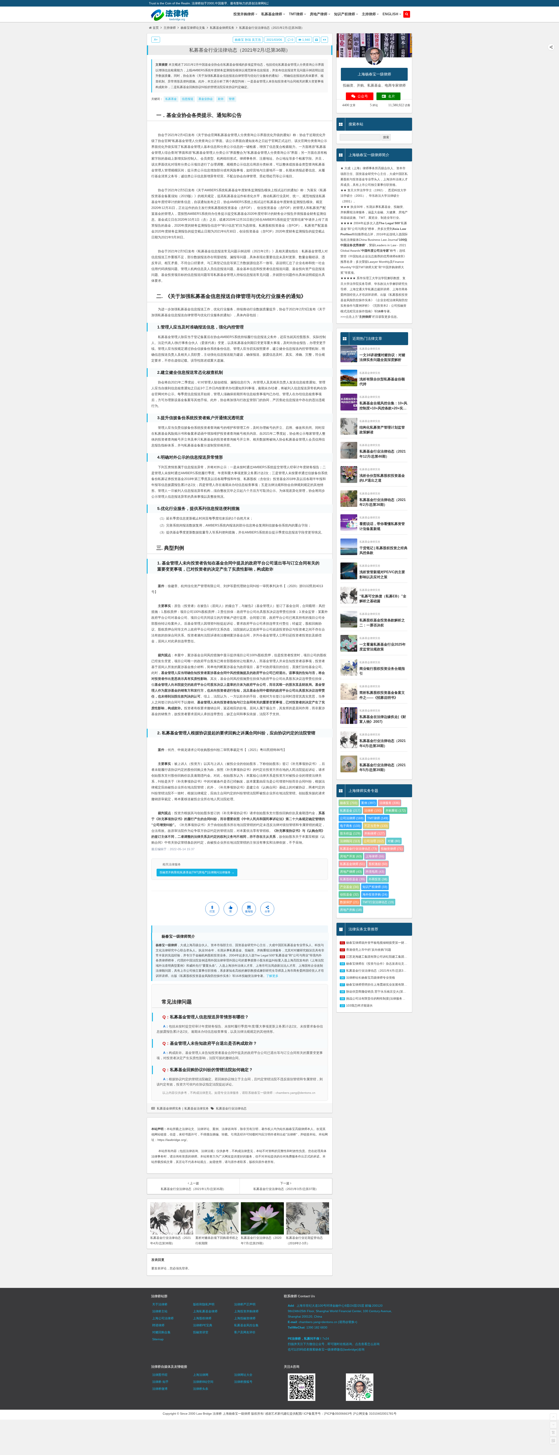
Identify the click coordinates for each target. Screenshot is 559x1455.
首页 (156, 27)
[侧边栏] (324, 40)
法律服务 (389, 803)
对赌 (394, 841)
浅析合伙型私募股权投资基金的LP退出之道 (382, 478)
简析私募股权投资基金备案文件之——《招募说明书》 (382, 695)
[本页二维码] (553, 1440)
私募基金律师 (352, 864)
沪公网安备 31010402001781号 (375, 1413)
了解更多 (272, 976)
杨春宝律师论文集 (193, 27)
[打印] (316, 40)
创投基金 (349, 894)
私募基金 (350, 810)
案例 (368, 803)
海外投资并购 (374, 894)
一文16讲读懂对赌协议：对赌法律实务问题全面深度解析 (382, 357)
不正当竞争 (376, 826)
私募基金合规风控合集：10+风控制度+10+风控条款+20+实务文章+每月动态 (383, 406)
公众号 (362, 96)
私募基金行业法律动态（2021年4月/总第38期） (382, 743)
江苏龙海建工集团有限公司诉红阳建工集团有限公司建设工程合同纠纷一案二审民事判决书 (407, 956)
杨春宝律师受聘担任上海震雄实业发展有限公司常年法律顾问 (387, 984)
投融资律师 (392, 848)
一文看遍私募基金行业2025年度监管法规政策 (382, 647)
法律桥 (373, 810)
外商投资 (378, 879)
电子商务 (350, 826)
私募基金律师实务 (222, 27)
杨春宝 (348, 803)
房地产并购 (351, 909)
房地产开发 (351, 856)
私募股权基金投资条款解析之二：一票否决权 (382, 622)
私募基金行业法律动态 (231, 1108)
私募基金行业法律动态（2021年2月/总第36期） (239, 50)
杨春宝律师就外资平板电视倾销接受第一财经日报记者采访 (386, 942)
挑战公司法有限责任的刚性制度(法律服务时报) (377, 998)
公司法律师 (352, 818)
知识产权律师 (374, 887)
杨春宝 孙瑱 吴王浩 (248, 39)
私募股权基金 (352, 879)
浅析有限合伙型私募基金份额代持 (382, 381)
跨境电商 (375, 871)
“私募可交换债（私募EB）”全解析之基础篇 (382, 598)
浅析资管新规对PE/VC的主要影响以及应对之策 (382, 574)
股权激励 (378, 864)
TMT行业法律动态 (378, 902)
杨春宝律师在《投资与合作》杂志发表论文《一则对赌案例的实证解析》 (395, 963)
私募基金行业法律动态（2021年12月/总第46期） (382, 454)
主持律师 (170, 27)
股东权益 (350, 833)
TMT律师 (377, 818)
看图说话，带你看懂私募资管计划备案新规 (382, 526)
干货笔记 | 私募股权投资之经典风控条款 (383, 550)
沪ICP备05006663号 (338, 1413)
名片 (391, 96)
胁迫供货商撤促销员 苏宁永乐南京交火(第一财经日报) (382, 991)
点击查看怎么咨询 (367, 1344)
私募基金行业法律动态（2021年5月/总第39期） (382, 767)
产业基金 (349, 887)
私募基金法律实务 (196, 1108)
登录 (185, 1268)
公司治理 (374, 841)
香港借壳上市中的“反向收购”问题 (368, 949)
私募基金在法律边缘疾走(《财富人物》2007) (382, 719)
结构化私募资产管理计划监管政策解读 (382, 430)
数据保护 (349, 902)
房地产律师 (351, 871)
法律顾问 (350, 841)
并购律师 (374, 833)
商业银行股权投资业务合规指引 (382, 671)
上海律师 (375, 856)
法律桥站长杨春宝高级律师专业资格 (370, 977)
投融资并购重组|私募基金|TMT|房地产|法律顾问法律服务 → (197, 872)
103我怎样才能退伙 (359, 1005)
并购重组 (395, 810)
